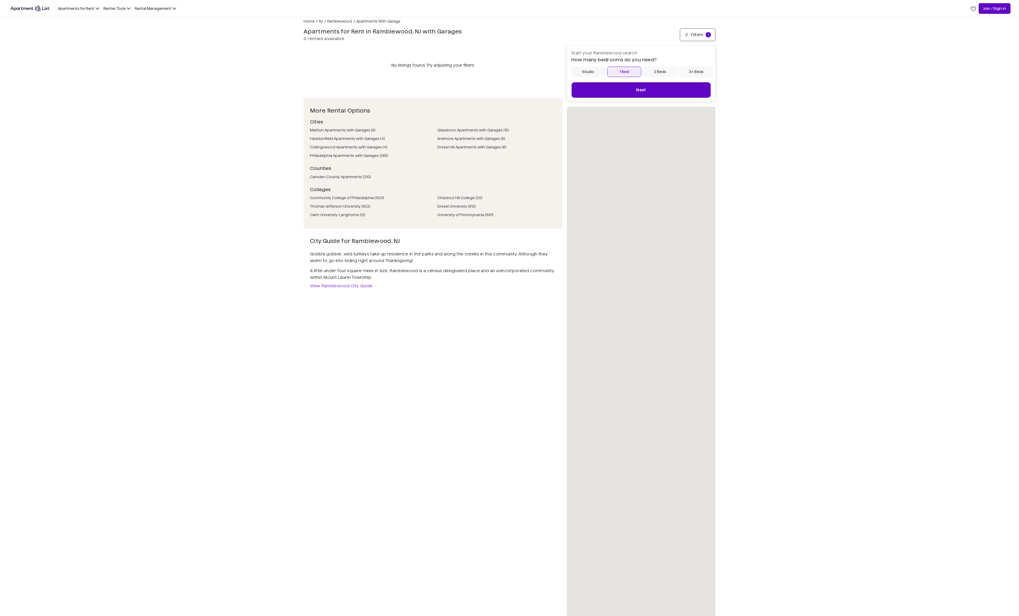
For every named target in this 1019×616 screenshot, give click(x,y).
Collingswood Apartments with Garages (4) (348, 147)
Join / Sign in (994, 8)
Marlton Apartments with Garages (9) (342, 130)
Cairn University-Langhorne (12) (337, 215)
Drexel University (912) (456, 206)
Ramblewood (339, 21)
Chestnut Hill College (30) (459, 198)
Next (641, 90)
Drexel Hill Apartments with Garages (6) (471, 147)
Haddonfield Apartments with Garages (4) (347, 138)
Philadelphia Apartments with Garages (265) (349, 155)
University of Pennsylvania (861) (465, 215)
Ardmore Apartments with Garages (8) (471, 138)
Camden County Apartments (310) (340, 177)
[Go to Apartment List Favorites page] (973, 8)
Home (309, 21)
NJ (321, 21)
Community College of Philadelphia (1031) (347, 198)
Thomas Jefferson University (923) (340, 206)
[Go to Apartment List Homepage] (29, 8)
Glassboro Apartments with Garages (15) (473, 130)
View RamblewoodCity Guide (341, 286)
